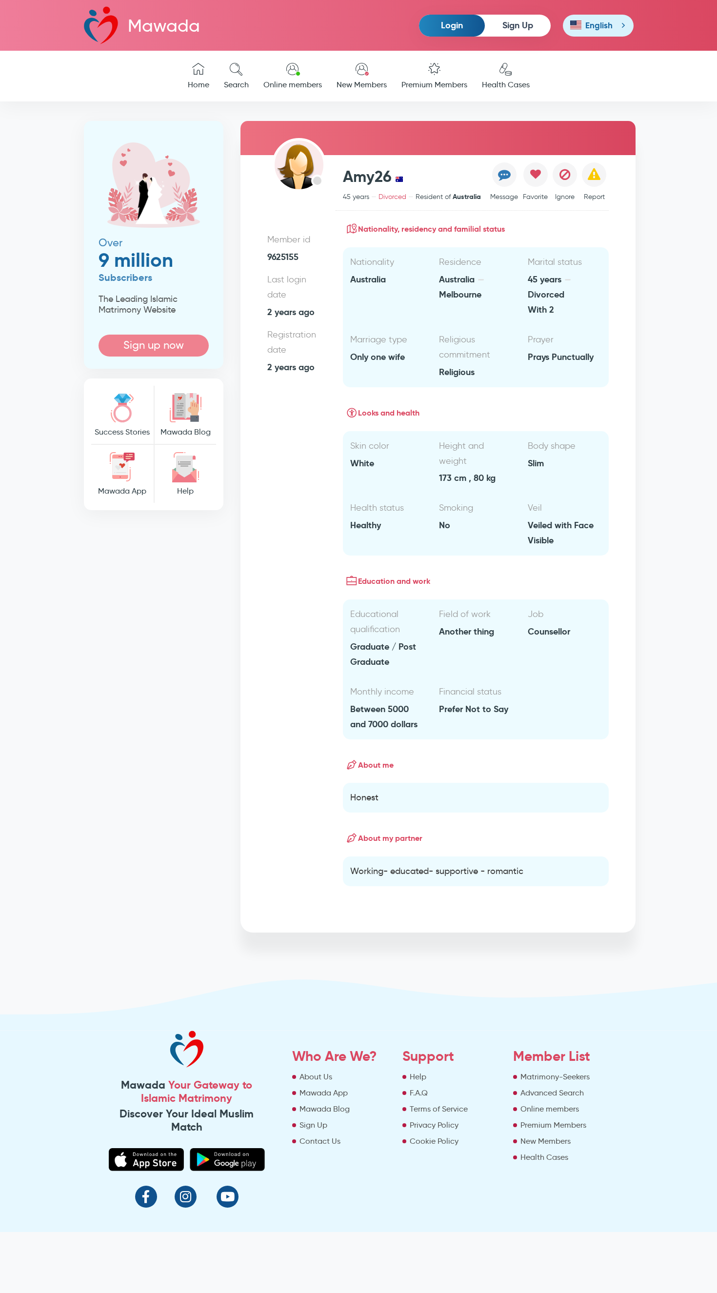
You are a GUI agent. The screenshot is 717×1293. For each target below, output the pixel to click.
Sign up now (153, 345)
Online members (292, 84)
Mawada (164, 26)
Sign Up (517, 25)
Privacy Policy (434, 1125)
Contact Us (319, 1141)
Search (236, 84)
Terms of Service (439, 1109)
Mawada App (122, 491)
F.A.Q (419, 1092)
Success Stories (122, 432)
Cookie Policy (434, 1141)
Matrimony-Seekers (555, 1076)
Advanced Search (552, 1092)
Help (185, 491)
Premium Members (434, 84)
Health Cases (506, 84)
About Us (315, 1076)
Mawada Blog (185, 432)
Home (198, 84)
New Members (362, 84)
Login (452, 25)
